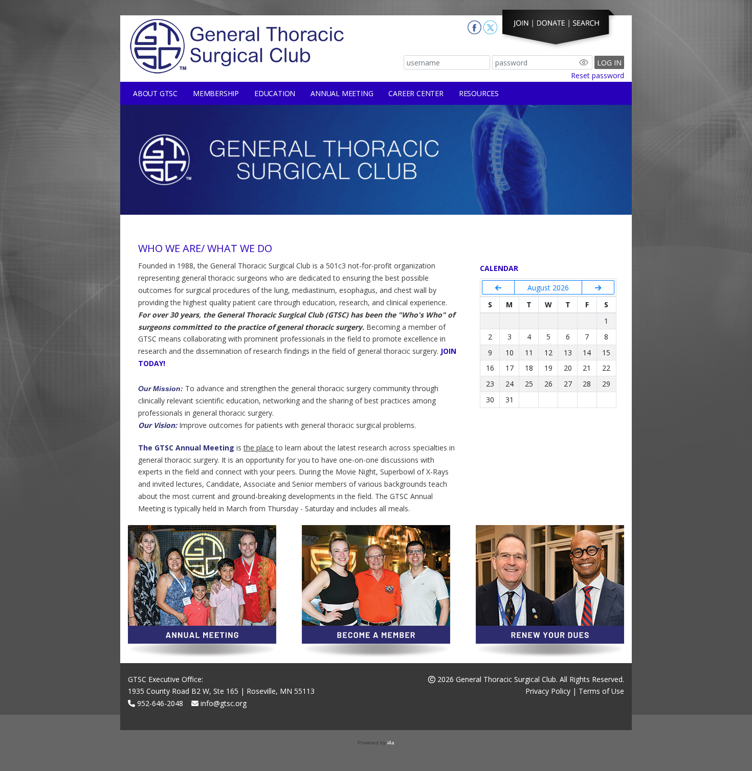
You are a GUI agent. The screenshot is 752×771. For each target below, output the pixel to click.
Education (274, 93)
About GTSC (155, 93)
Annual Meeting (342, 93)
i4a (390, 742)
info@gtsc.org (222, 703)
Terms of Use (601, 691)
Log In (609, 62)
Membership (216, 93)
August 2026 (548, 287)
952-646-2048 (159, 703)
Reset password (597, 75)
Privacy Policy (547, 691)
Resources (479, 93)
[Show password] (583, 62)
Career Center (415, 93)
